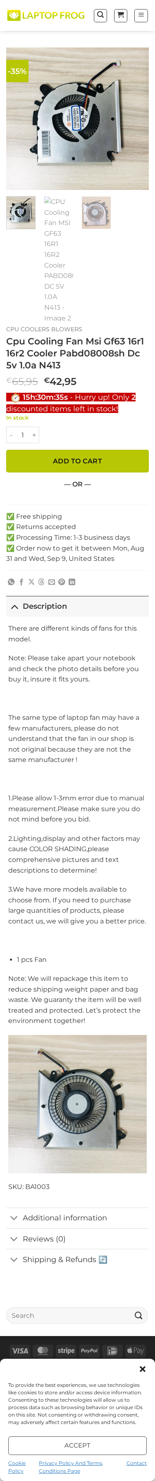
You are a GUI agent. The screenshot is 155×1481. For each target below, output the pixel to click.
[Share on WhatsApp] (11, 582)
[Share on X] (31, 582)
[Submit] (139, 1315)
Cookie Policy (17, 1467)
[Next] (135, 118)
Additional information (65, 1217)
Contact (136, 1463)
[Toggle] (14, 606)
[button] (142, 1369)
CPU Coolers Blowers (44, 329)
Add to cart (77, 461)
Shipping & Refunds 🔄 (65, 1259)
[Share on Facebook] (21, 582)
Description (45, 606)
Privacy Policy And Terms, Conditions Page (71, 1467)
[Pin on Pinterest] (61, 582)
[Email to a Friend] (51, 582)
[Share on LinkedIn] (72, 582)
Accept (77, 1445)
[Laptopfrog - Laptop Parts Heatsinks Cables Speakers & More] (46, 15)
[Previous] (19, 118)
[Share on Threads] (41, 582)
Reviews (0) (44, 1238)
